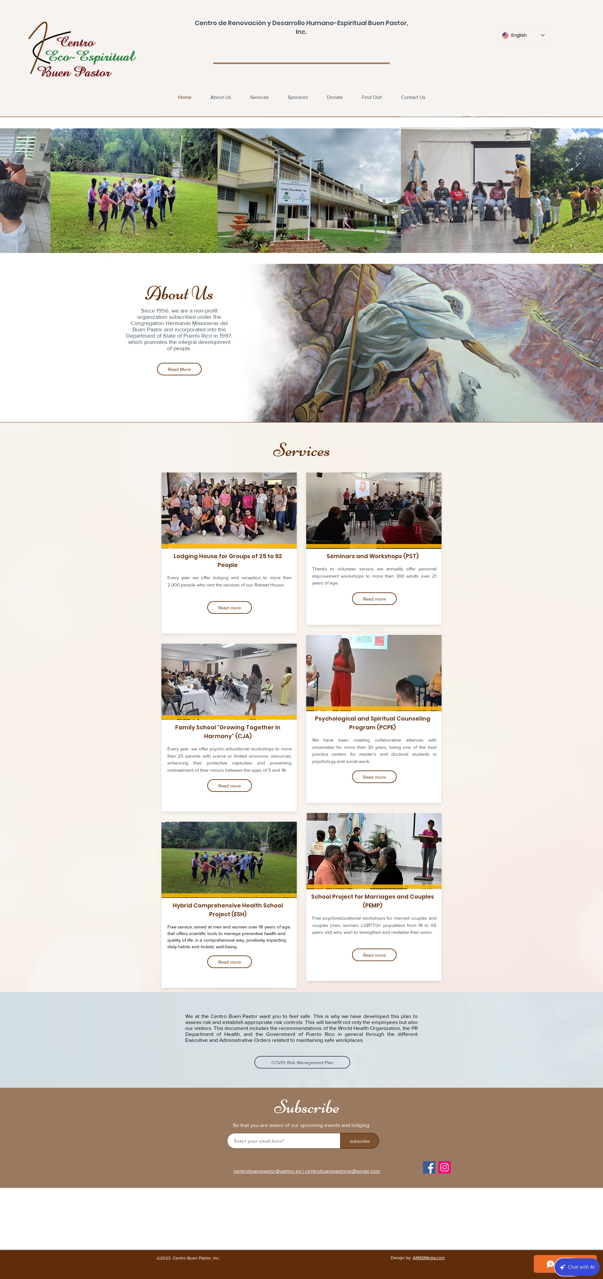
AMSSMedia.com (429, 1257)
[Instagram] (444, 1167)
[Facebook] (429, 1167)
